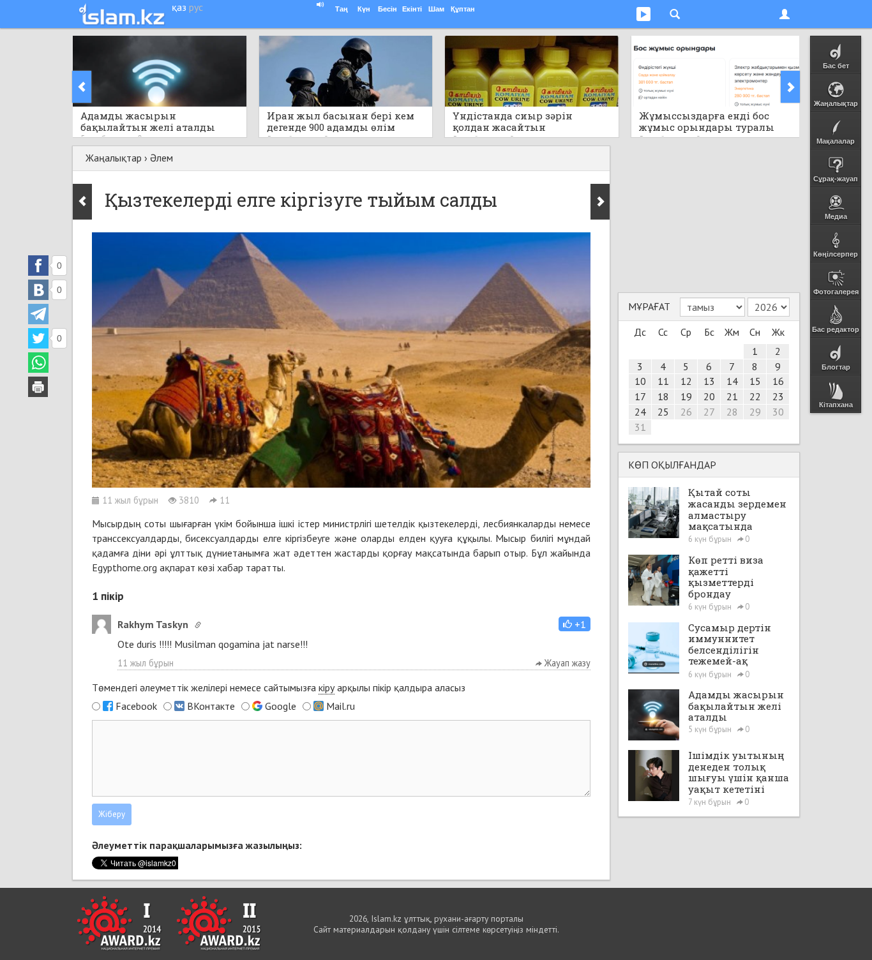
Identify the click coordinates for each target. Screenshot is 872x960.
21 (732, 396)
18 (663, 396)
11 (663, 381)
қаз (179, 7)
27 (709, 411)
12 (686, 381)
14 (732, 381)
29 (755, 411)
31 (640, 427)
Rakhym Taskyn (152, 624)
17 (640, 396)
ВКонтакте (211, 706)
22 (755, 396)
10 (640, 381)
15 (755, 381)
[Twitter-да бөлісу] (38, 338)
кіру (327, 687)
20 (709, 396)
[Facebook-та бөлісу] (38, 265)
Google (280, 706)
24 (640, 411)
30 (778, 411)
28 (732, 411)
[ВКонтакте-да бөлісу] (38, 290)
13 (709, 381)
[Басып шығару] (38, 387)
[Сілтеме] (198, 625)
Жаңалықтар (114, 157)
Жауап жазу (566, 663)
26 (686, 411)
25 (663, 411)
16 (778, 381)
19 (686, 396)
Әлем (161, 157)
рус (196, 7)
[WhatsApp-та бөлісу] (38, 362)
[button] (574, 624)
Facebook (136, 706)
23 (778, 396)
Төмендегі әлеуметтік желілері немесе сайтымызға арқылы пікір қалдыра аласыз (278, 687)
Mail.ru (340, 706)
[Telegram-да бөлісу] (38, 314)
